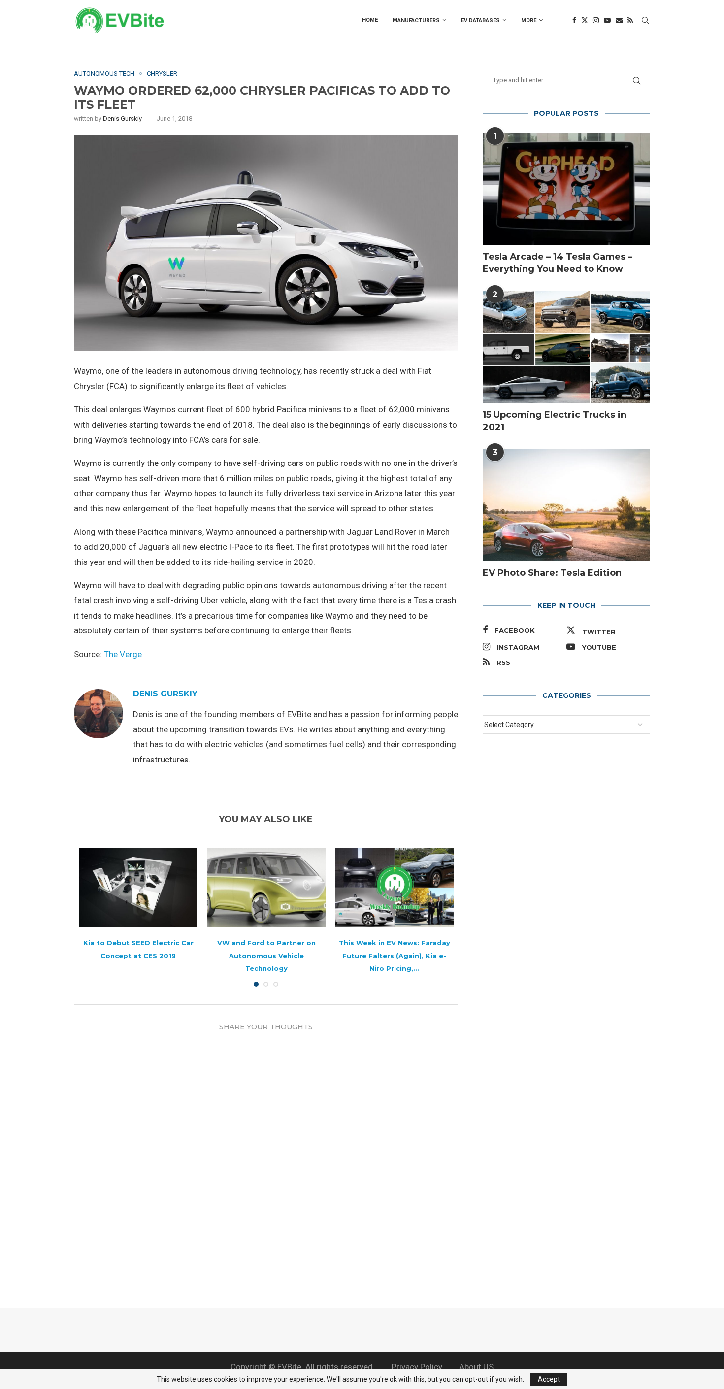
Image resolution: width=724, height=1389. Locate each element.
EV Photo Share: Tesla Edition (552, 572)
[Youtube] (607, 20)
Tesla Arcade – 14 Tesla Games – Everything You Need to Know (557, 262)
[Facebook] (574, 20)
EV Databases (480, 20)
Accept (549, 1379)
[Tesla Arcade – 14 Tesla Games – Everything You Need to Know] (566, 189)
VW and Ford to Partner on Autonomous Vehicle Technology (266, 955)
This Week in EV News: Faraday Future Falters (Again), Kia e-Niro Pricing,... (394, 955)
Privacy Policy (417, 1367)
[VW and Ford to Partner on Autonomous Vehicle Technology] (266, 887)
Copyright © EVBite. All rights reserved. (302, 1367)
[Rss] (630, 20)
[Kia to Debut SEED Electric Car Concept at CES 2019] (138, 887)
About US (476, 1367)
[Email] (619, 20)
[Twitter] (584, 20)
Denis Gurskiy (122, 118)
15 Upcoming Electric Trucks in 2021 (554, 420)
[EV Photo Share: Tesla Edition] (566, 505)
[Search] (645, 20)
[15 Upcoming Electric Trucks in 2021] (566, 347)
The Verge (123, 654)
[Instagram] (596, 20)
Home (370, 20)
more (528, 20)
